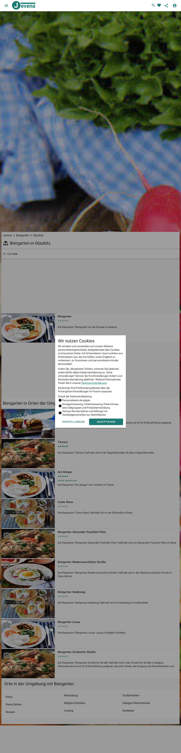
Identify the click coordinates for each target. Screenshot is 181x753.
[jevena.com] (23, 5)
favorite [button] (159, 5)
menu (6, 6)
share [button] (166, 6)
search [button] (153, 5)
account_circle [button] (175, 6)
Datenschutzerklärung (94, 383)
